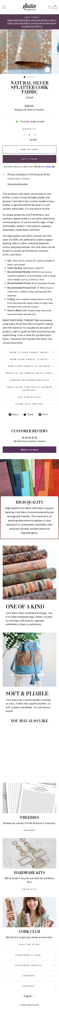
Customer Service (28, 965)
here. (20, 342)
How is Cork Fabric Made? (29, 352)
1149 (23, 338)
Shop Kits (29, 889)
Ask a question (29, 397)
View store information (18, 184)
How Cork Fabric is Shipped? (29, 366)
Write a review (29, 449)
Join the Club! (29, 944)
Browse (29, 830)
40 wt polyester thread (43, 283)
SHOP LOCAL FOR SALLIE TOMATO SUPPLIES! (29, 388)
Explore (29, 986)
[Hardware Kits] (29, 853)
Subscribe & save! (28, 955)
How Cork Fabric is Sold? (29, 359)
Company (28, 975)
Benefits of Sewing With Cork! (29, 373)
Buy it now (29, 159)
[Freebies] (29, 798)
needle (20, 275)
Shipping (18, 110)
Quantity (29, 129)
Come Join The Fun (29, 404)
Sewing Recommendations (29, 380)
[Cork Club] (29, 912)
